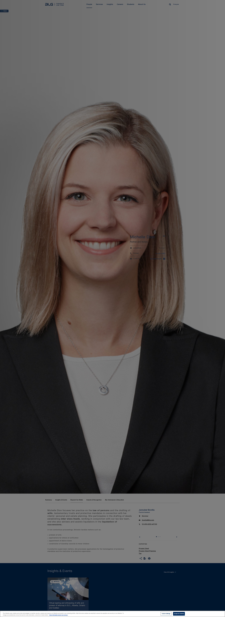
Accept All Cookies (179, 613)
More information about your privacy (58, 615)
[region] (112, 614)
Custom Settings (166, 613)
